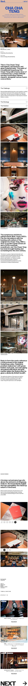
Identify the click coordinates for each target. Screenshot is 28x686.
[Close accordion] (14, 88)
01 (1, 522)
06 (15, 522)
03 (7, 522)
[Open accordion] (14, 102)
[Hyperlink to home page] (3, 1)
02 (4, 522)
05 (12, 522)
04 (9, 522)
